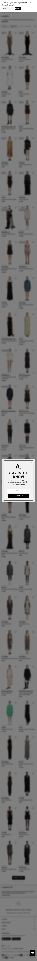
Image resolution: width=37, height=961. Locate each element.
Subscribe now (18, 495)
